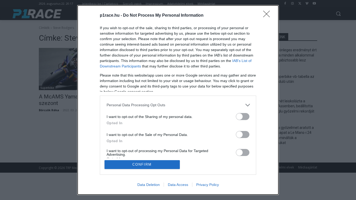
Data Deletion (148, 185)
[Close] (268, 16)
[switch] (242, 116)
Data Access (178, 185)
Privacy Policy (207, 185)
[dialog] (178, 100)
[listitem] (178, 105)
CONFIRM (142, 164)
